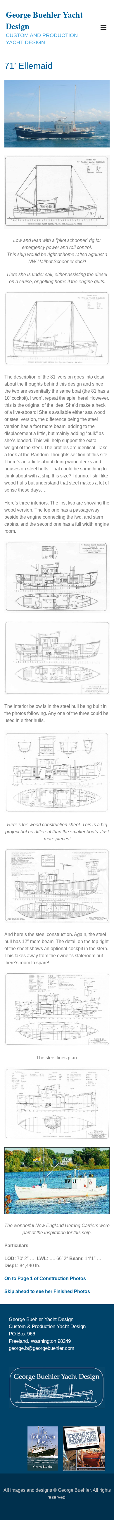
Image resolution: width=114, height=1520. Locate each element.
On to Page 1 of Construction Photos (45, 1278)
